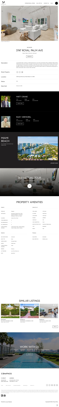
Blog (52, 3)
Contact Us (32, 385)
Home (2, 385)
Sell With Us (39, 3)
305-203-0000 (27, 100)
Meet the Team (8, 385)
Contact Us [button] (29, 354)
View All (55, 326)
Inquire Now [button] (29, 56)
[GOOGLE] (57, 385)
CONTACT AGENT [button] (20, 103)
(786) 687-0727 (3, 380)
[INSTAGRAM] (49, 385)
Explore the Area (54, 163)
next (7, 38)
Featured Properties (17, 385)
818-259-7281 (28, 120)
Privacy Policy (55, 401)
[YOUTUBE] (52, 385)
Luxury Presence (9, 401)
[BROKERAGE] (54, 385)
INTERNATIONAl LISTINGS (30, 3)
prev (4, 38)
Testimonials (25, 385)
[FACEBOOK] (47, 385)
